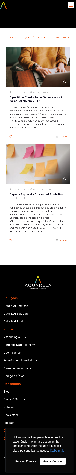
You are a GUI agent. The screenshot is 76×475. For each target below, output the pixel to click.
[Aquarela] (3, 5)
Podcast (9, 423)
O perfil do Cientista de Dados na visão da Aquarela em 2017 (36, 99)
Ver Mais (63, 136)
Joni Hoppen (19, 92)
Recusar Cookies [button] (25, 461)
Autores (39, 37)
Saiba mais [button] (57, 450)
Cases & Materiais (15, 399)
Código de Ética (14, 376)
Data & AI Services (16, 306)
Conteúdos (12, 384)
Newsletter (11, 415)
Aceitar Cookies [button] (52, 461)
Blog (7, 391)
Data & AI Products (16, 321)
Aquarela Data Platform (19, 345)
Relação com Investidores (20, 360)
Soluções (11, 298)
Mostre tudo (63, 37)
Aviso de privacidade (17, 368)
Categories (12, 37)
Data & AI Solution (16, 313)
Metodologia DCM (15, 337)
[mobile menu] (71, 5)
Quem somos (12, 352)
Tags (24, 37)
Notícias (9, 407)
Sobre (8, 329)
